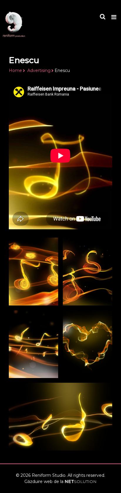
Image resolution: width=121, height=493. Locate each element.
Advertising (39, 70)
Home (15, 70)
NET (81, 481)
